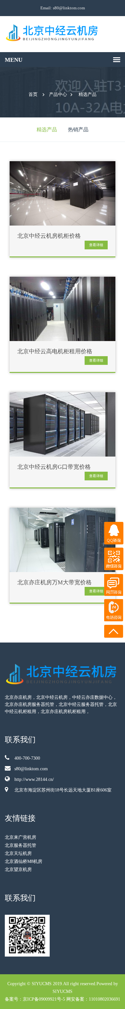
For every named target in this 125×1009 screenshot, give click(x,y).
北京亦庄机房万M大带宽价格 (54, 582)
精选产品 (87, 94)
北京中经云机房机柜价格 (49, 236)
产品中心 (58, 94)
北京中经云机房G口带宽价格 (54, 467)
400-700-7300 (27, 758)
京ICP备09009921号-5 (44, 999)
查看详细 (96, 245)
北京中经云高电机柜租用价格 (54, 351)
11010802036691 (104, 999)
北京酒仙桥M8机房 (23, 861)
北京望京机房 (18, 869)
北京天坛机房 (18, 853)
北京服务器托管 (20, 845)
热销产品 (78, 129)
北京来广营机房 (20, 837)
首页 (33, 94)
